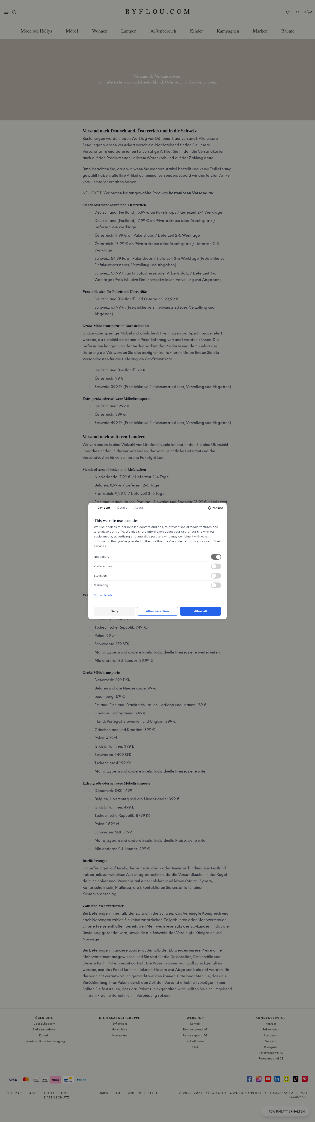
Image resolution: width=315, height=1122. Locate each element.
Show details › (104, 595)
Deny (114, 611)
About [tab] (138, 507)
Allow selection (157, 611)
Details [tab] (122, 507)
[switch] (216, 557)
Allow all (200, 611)
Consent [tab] (104, 507)
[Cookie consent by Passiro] (215, 508)
